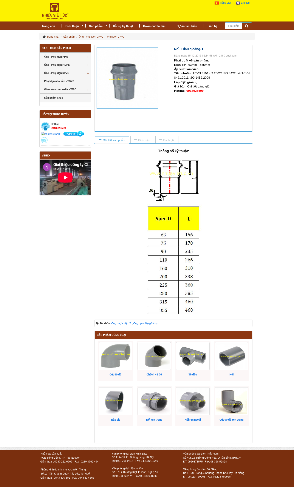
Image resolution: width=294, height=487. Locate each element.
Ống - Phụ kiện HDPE (57, 65)
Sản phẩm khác (53, 98)
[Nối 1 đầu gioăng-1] (128, 77)
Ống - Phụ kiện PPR (56, 56)
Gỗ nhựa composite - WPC (60, 89)
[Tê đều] (192, 356)
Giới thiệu (72, 26)
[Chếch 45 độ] (154, 356)
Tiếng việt (225, 2)
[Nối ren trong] (154, 401)
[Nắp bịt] (115, 401)
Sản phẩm (96, 26)
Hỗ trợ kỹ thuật (123, 26)
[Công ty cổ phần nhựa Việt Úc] (55, 10)
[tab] (111, 140)
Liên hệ (212, 26)
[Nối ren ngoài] (192, 401)
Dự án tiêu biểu (187, 26)
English (245, 2)
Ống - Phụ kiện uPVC (56, 73)
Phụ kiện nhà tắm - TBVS (59, 81)
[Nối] (231, 356)
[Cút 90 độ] (115, 356)
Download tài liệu (154, 26)
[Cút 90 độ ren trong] (231, 401)
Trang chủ (48, 26)
